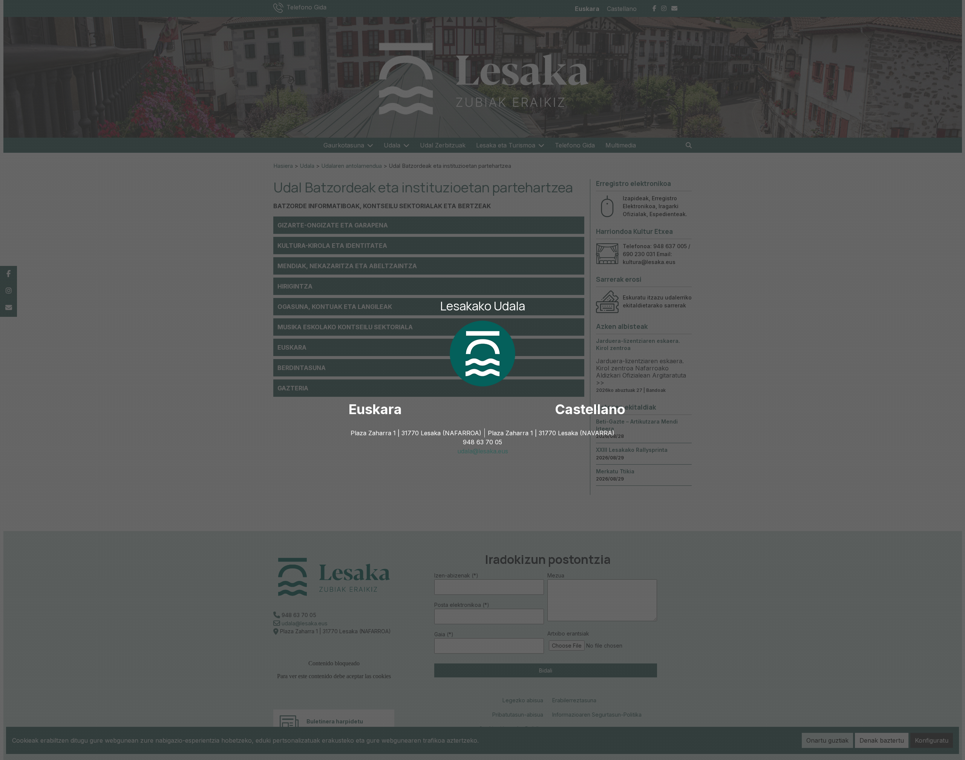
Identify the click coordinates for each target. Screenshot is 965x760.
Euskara (375, 409)
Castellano (590, 409)
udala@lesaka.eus (482, 451)
